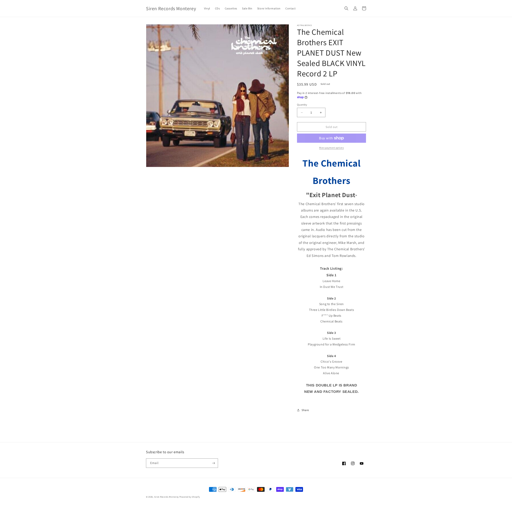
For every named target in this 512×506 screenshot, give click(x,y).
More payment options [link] (331, 147)
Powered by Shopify (189, 496)
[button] (346, 8)
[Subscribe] (213, 463)
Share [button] (305, 410)
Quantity (302, 104)
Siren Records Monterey (166, 496)
